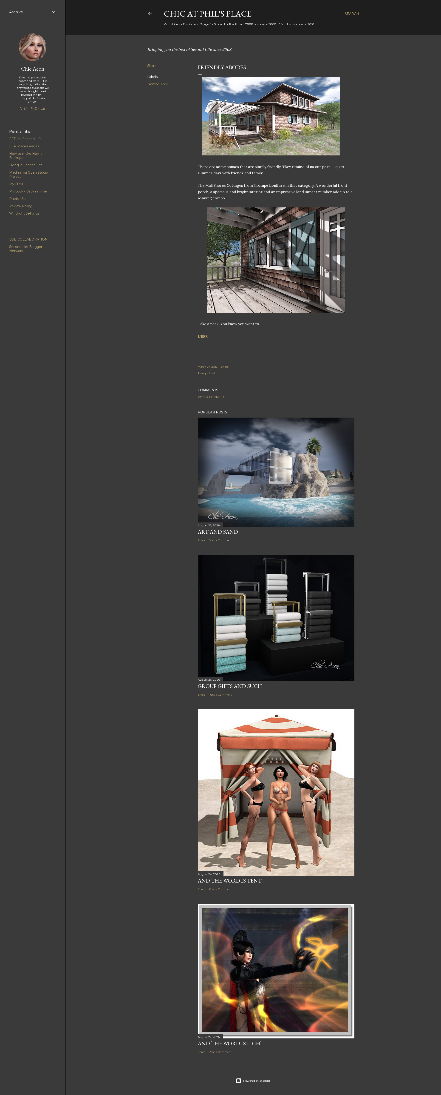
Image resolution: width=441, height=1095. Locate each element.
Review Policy (20, 206)
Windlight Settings (24, 213)
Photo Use (17, 199)
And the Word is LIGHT (231, 1043)
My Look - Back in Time (28, 191)
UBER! (203, 336)
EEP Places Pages (24, 146)
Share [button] (151, 66)
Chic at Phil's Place (208, 13)
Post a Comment (211, 397)
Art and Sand (218, 531)
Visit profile (32, 108)
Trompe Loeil (157, 84)
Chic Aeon (32, 68)
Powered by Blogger (256, 1080)
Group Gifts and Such (230, 686)
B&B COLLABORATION (28, 239)
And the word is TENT (230, 880)
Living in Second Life (25, 165)
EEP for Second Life (25, 139)
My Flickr (16, 184)
